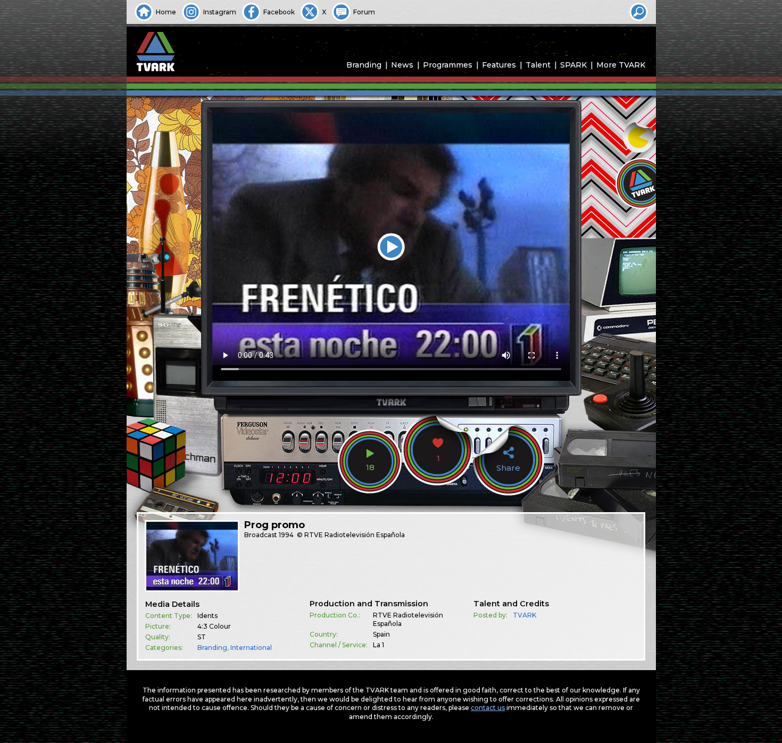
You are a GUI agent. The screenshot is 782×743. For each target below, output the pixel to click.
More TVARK (620, 65)
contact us (488, 708)
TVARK (524, 615)
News (402, 65)
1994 (286, 535)
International (251, 648)
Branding (363, 65)
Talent (538, 65)
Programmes (447, 65)
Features (499, 65)
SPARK (573, 65)
